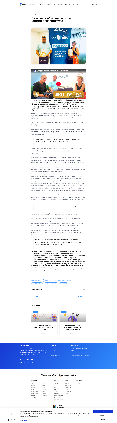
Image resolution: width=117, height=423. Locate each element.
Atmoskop (33, 395)
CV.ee (55, 387)
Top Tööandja (76, 4)
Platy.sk (44, 393)
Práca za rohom (34, 391)
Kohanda (102, 415)
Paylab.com (44, 395)
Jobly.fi (78, 383)
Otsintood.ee (56, 393)
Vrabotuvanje (68, 387)
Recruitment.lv (57, 397)
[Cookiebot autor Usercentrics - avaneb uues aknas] (11, 420)
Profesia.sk (33, 385)
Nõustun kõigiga (103, 411)
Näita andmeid (23, 420)
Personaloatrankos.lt (58, 395)
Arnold (43, 383)
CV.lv (55, 385)
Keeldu (103, 419)
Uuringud (48, 4)
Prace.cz (32, 389)
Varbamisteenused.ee (58, 399)
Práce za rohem (34, 393)
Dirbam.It (56, 389)
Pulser (66, 393)
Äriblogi (41, 4)
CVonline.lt (56, 383)
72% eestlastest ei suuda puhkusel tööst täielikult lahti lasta (44, 327)
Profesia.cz (33, 387)
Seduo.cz (44, 387)
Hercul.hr (67, 389)
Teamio (43, 385)
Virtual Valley (68, 391)
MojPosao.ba (68, 385)
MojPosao (67, 383)
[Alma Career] (58, 407)
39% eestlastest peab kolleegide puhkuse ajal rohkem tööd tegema (72, 327)
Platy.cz (44, 391)
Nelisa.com (33, 397)
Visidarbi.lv (56, 391)
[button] (79, 289)
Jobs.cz (32, 383)
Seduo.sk (44, 389)
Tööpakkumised (58, 4)
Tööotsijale (33, 4)
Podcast (67, 4)
